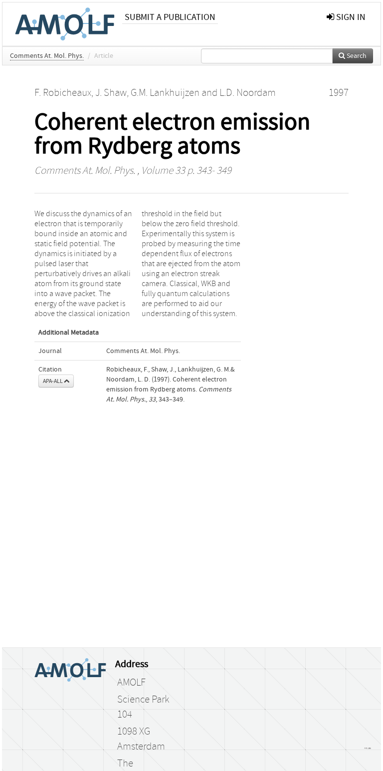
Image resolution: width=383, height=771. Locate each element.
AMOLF (131, 683)
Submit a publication (170, 17)
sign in (350, 17)
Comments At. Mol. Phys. (47, 56)
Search (356, 56)
